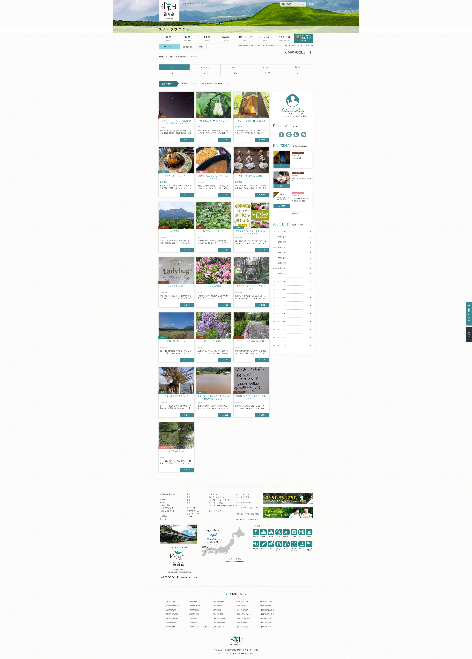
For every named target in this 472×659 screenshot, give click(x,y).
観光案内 (271, 45)
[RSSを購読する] (296, 134)
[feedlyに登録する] (303, 134)
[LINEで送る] (289, 134)
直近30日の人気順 (222, 84)
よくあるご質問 (308, 45)
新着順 (185, 84)
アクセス (280, 45)
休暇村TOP (163, 57)
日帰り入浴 (260, 45)
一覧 (171, 57)
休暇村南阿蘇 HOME (246, 45)
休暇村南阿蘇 (181, 57)
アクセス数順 (206, 84)
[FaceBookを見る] (281, 134)
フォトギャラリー (293, 45)
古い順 (194, 84)
